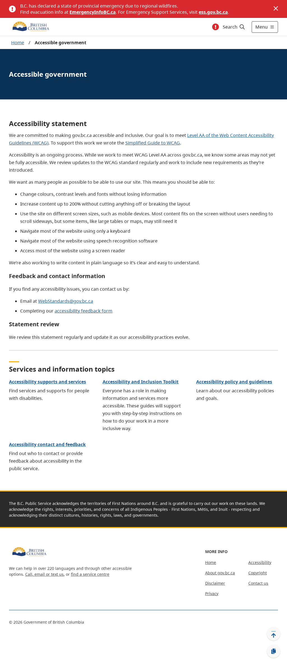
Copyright (257, 572)
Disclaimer (215, 583)
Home (17, 42)
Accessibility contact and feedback (47, 444)
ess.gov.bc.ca (213, 12)
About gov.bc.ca (220, 572)
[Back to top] (273, 633)
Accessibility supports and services (47, 382)
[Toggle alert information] (215, 27)
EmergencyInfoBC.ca (93, 12)
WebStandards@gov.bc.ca (65, 301)
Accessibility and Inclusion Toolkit (141, 382)
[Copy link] (273, 651)
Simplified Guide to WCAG (152, 143)
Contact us (258, 583)
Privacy (211, 593)
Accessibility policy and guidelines (234, 382)
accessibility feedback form (83, 311)
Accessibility (259, 562)
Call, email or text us (44, 574)
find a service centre (90, 574)
